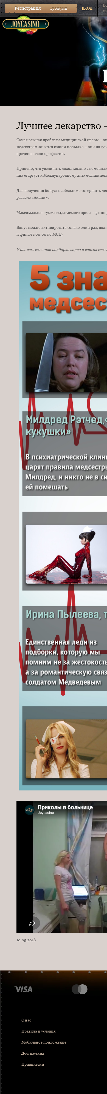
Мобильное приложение (43, 1042)
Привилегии (32, 1064)
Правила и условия (38, 1031)
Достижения (32, 1053)
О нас (26, 1020)
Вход (87, 8)
